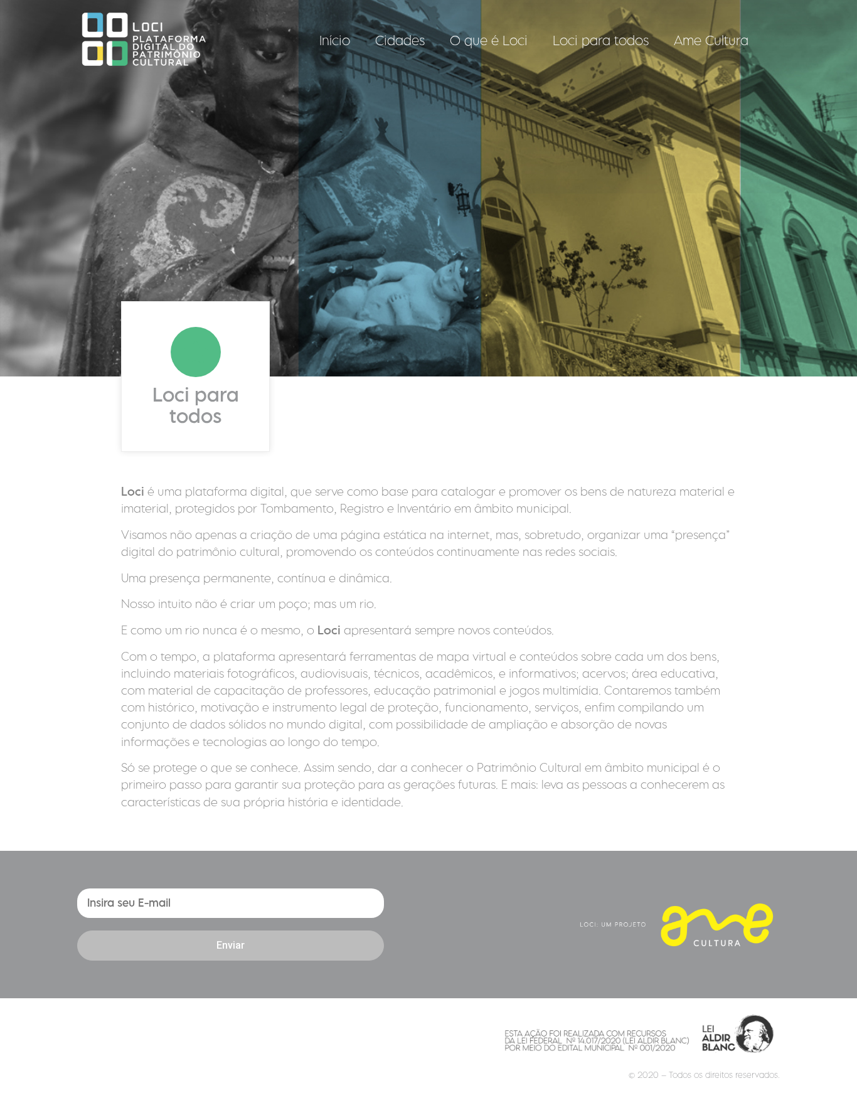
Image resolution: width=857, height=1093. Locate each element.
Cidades (400, 40)
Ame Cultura (711, 40)
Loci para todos (601, 40)
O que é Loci (489, 40)
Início (334, 40)
